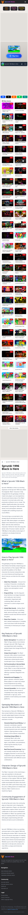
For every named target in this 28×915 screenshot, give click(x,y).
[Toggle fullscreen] (25, 64)
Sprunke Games (5, 882)
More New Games (14, 428)
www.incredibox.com (12, 909)
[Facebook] (3, 97)
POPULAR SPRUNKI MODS (7, 873)
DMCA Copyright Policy (7, 899)
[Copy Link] (25, 97)
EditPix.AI (3, 886)
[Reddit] (14, 97)
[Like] (22, 64)
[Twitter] (8, 97)
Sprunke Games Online (7, 884)
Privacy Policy (4, 895)
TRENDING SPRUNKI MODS (8, 875)
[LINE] (19, 97)
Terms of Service (5, 897)
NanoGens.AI (4, 888)
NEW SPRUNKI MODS (6, 871)
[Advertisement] (14, 27)
